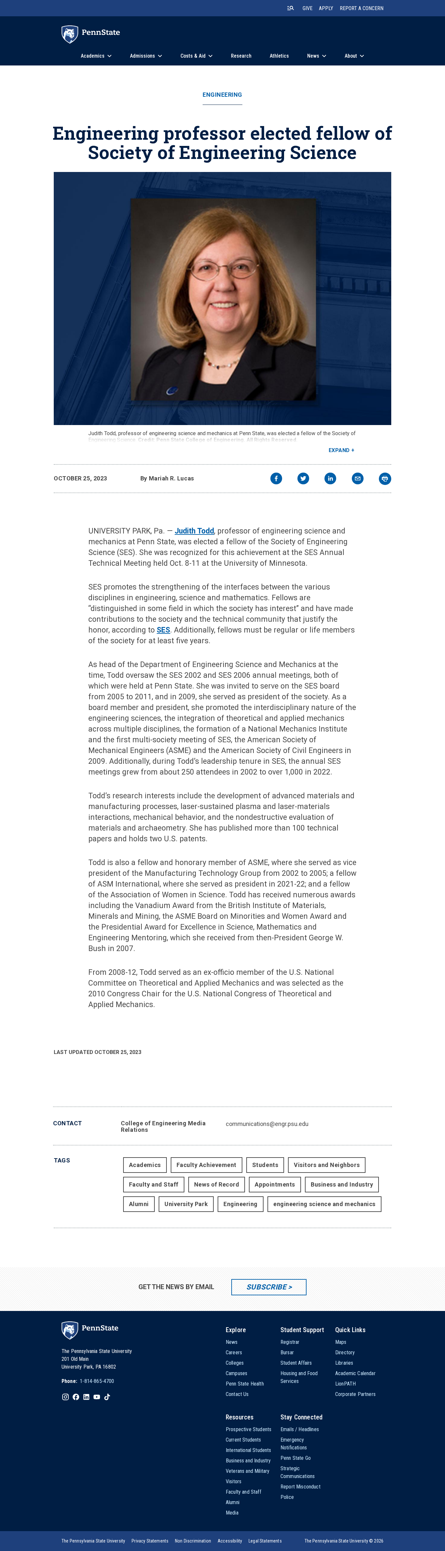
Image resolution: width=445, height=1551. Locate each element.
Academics (145, 1164)
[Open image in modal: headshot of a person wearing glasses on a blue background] (222, 298)
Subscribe (266, 1287)
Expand (339, 450)
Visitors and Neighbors (327, 1164)
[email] (358, 479)
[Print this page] (385, 479)
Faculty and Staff (154, 1184)
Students (265, 1164)
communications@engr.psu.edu (267, 1123)
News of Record (216, 1184)
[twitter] (303, 479)
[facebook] (276, 479)
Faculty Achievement (207, 1164)
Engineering (222, 95)
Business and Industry (342, 1184)
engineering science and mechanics (324, 1204)
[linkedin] (330, 479)
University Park (186, 1204)
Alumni (139, 1204)
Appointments (275, 1184)
